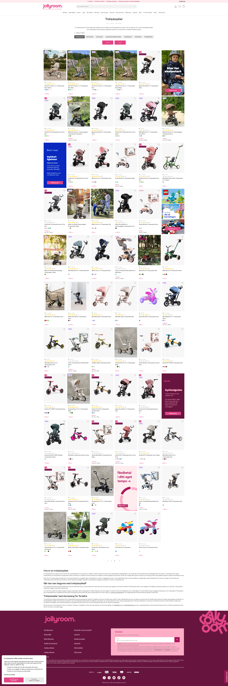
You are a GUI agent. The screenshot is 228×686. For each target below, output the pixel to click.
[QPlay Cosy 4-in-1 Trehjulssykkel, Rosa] (92, 182)
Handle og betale (79, 639)
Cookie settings (49, 648)
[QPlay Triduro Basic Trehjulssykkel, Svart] (70, 551)
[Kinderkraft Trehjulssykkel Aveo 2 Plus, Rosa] (48, 136)
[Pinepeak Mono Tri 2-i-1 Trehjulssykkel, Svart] (117, 366)
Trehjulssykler (118, 23)
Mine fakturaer (49, 639)
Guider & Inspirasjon (50, 643)
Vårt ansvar (78, 652)
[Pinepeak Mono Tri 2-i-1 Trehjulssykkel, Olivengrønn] (119, 366)
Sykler (112, 23)
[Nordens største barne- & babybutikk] (52, 6)
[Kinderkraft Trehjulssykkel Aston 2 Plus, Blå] (50, 228)
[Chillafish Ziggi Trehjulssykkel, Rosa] (94, 366)
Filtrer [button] (107, 42)
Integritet (77, 643)
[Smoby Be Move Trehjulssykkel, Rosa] (117, 182)
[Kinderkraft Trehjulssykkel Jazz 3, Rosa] (142, 459)
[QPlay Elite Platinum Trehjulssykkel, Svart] (68, 320)
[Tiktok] (119, 677)
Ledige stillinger (49, 652)
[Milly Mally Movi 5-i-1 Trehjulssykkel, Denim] (141, 136)
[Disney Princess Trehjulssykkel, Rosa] (139, 551)
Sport (107, 23)
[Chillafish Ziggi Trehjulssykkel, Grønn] (92, 366)
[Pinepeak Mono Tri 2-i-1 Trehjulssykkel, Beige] (116, 366)
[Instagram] (109, 677)
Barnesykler (89, 37)
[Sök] (135, 6)
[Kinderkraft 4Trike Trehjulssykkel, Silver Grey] (94, 412)
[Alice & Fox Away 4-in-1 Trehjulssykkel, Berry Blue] (46, 89)
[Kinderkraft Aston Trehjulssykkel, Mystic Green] (142, 182)
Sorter (120, 42)
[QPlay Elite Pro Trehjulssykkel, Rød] (139, 274)
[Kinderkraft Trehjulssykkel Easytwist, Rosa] (139, 412)
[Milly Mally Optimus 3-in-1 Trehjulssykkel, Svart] (45, 366)
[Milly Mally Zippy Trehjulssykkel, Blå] (94, 320)
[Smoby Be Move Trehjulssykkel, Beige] (116, 182)
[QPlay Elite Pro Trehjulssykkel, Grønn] (141, 274)
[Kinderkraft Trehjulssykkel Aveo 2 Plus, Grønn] (46, 136)
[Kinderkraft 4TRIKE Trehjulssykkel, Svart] (166, 366)
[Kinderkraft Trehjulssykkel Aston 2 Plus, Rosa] (46, 228)
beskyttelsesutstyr (130, 605)
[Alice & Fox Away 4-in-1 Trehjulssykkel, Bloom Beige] (50, 89)
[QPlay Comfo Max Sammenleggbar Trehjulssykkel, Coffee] (70, 228)
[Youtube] (114, 677)
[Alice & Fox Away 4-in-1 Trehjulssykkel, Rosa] (48, 89)
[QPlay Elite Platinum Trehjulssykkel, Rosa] (70, 320)
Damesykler (99, 37)
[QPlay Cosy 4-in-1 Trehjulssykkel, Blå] (95, 182)
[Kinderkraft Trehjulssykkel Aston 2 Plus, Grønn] (48, 228)
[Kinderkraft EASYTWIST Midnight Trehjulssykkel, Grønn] (45, 459)
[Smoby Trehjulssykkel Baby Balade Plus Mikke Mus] (116, 274)
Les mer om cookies (9, 674)
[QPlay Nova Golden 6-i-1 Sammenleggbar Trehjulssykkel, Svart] (116, 228)
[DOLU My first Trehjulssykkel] (116, 551)
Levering (77, 634)
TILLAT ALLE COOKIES (13, 680)
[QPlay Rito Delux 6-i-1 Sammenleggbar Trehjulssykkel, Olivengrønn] (68, 136)
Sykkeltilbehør (148, 37)
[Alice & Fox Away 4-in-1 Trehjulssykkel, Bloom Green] (45, 89)
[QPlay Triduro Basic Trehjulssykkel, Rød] (68, 551)
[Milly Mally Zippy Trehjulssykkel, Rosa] (92, 320)
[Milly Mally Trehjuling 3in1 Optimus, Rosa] (46, 366)
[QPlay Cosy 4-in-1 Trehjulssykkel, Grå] (94, 182)
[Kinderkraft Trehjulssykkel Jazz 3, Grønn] (141, 459)
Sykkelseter (138, 37)
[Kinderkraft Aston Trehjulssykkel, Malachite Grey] (141, 182)
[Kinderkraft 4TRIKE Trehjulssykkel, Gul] (163, 366)
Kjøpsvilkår (47, 634)
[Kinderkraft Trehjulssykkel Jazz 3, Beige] (139, 459)
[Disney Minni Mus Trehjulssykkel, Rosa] (139, 320)
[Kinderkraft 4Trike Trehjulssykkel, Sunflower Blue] (92, 412)
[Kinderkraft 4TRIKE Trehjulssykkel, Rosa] (164, 366)
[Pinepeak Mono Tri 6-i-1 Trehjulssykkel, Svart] (72, 412)
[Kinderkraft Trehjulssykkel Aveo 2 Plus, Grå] (45, 136)
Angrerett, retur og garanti (83, 630)
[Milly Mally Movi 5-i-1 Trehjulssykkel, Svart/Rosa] (139, 136)
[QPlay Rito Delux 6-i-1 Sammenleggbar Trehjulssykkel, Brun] (70, 136)
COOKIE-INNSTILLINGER (34, 680)
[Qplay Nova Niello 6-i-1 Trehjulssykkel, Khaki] (139, 89)
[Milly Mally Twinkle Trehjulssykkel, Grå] (163, 505)
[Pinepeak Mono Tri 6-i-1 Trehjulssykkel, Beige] (68, 412)
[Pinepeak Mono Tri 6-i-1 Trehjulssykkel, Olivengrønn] (70, 412)
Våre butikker (78, 648)
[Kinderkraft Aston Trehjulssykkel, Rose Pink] (139, 182)
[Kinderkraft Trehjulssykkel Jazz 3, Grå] (144, 459)
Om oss (46, 657)
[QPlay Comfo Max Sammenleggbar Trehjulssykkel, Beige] (68, 228)
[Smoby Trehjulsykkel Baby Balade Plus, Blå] (139, 505)
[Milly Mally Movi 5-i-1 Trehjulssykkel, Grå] (68, 274)
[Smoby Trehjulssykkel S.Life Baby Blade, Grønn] (68, 366)
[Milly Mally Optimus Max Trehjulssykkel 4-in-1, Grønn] (163, 182)
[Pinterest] (123, 677)
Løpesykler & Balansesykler (113, 37)
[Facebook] (104, 677)
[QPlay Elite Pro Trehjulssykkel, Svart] (142, 274)
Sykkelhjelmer (128, 37)
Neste (119, 561)
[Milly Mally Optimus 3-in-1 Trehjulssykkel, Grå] (48, 366)
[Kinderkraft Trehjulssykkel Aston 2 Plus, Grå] (45, 228)
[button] (179, 6)
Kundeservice (182, 1)
